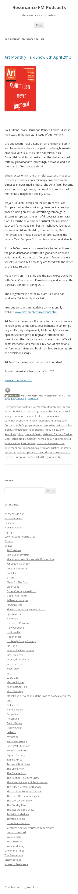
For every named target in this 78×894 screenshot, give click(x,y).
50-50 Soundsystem (18, 554)
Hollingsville (13, 632)
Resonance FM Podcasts (39, 7)
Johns (20, 434)
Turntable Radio (16, 818)
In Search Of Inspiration (20, 650)
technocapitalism (26, 452)
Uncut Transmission (18, 823)
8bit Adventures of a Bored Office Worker (30, 559)
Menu (39, 25)
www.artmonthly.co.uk (18, 380)
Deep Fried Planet (17, 595)
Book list (11, 573)
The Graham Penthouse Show (24, 791)
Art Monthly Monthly (44, 407)
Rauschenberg (13, 448)
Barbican (59, 411)
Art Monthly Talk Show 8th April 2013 (38, 57)
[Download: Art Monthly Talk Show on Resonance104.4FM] (12, 395)
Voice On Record (16, 832)
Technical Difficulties (18, 764)
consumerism (52, 416)
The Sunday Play (16, 805)
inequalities (51, 429)
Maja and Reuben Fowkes (57, 434)
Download (33, 398)
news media (45, 438)
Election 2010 (14, 605)
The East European (15, 457)
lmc (9, 673)
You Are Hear (14, 841)
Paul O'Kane (28, 443)
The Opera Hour (14, 855)
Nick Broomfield (62, 438)
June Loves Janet (16, 664)
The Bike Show (15, 768)
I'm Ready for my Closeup (21, 641)
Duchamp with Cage (16, 425)
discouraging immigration (53, 420)
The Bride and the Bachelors (53, 452)
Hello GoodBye (15, 627)
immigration (20, 429)
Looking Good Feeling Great (20, 536)
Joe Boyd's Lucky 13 (18, 659)
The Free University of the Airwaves (27, 782)
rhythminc (12, 737)
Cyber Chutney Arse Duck (21, 591)
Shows (8, 545)
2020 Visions (14, 550)
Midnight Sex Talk (17, 686)
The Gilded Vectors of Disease (24, 787)
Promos (9, 541)
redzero (11, 732)
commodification (34, 416)
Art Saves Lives (13, 518)
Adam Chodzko (13, 411)
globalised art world (55, 425)
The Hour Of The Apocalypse (23, 796)
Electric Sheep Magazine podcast (26, 609)
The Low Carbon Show (19, 800)
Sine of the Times (14, 850)
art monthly (46, 411)
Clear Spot (13, 586)
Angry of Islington (14, 514)
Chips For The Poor (17, 582)
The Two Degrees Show (20, 809)
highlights (10, 532)
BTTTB (10, 577)
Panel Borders (15, 709)
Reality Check (14, 727)
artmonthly (55, 457)
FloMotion (12, 618)
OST (9, 700)
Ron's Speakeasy (17, 741)
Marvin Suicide (15, 682)
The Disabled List (16, 773)
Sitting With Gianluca (18, 746)
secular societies (49, 448)
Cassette (10, 523)
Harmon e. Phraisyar (18, 623)
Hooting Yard (14, 636)
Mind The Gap (15, 691)
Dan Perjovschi (28, 420)
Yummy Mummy (16, 846)
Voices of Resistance (16, 864)
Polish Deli (13, 718)
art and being (30, 411)
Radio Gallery (14, 723)
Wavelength (14, 837)
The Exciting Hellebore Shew (23, 777)
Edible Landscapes (17, 600)
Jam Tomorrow (15, 655)
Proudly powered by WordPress (22, 887)
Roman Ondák (31, 448)
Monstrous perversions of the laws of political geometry (39, 696)
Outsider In (13, 705)
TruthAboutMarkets (18, 814)
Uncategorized (13, 859)
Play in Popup (19, 398)
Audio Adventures (17, 568)
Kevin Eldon (13, 668)
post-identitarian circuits (50, 443)
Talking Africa (14, 759)
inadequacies (36, 429)
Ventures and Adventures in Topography (30, 828)
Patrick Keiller (12, 443)
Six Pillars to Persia (18, 750)
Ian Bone (12, 646)
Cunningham (12, 420)
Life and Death (33, 434)
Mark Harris (11, 438)
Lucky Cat (12, 677)
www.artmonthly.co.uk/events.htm (36, 312)
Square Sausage (16, 755)
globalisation (35, 425)
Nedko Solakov (28, 438)
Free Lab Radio (13, 527)
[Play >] (8, 390)
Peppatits (12, 714)
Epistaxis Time (15, 614)
